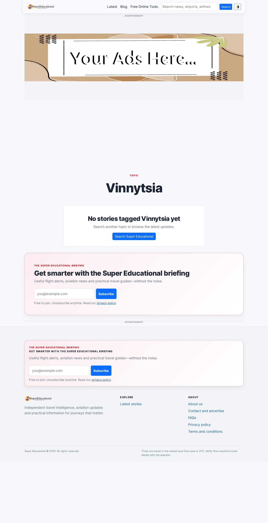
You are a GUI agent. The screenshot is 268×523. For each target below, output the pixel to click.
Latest (112, 7)
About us (195, 404)
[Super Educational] (42, 6)
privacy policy (106, 303)
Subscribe (106, 294)
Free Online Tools (144, 7)
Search (225, 6)
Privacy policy (199, 424)
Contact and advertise (206, 411)
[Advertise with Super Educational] (134, 57)
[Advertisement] (134, 130)
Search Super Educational (134, 236)
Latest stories (131, 404)
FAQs (192, 418)
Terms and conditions (205, 431)
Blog (123, 7)
